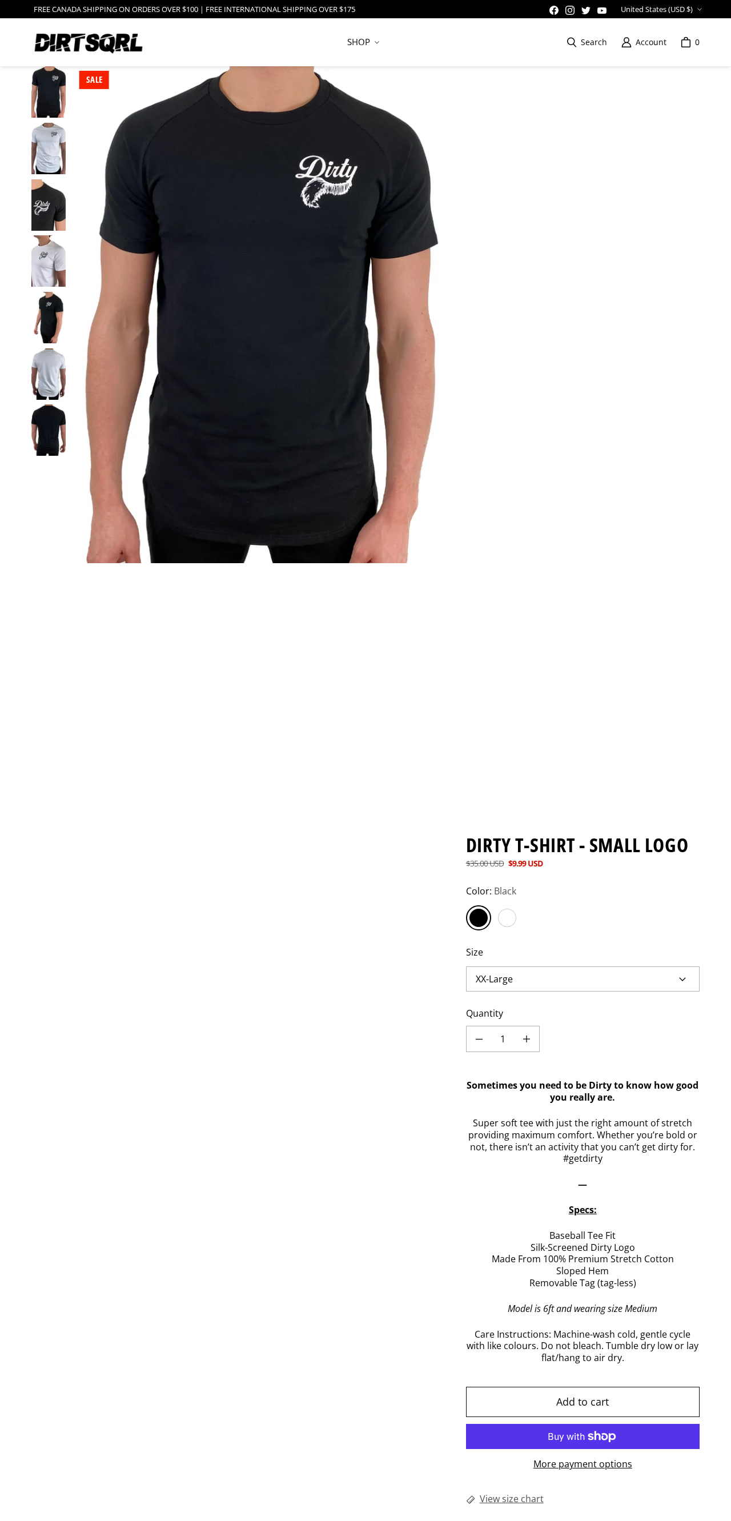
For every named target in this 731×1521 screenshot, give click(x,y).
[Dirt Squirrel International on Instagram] (570, 10)
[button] (362, 42)
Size (474, 952)
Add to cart (582, 1401)
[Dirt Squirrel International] (88, 42)
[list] (261, 314)
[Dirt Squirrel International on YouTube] (602, 10)
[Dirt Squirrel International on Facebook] (554, 10)
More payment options (582, 1464)
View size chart (512, 1499)
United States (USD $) (657, 9)
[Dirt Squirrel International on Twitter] (586, 10)
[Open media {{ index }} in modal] (261, 315)
